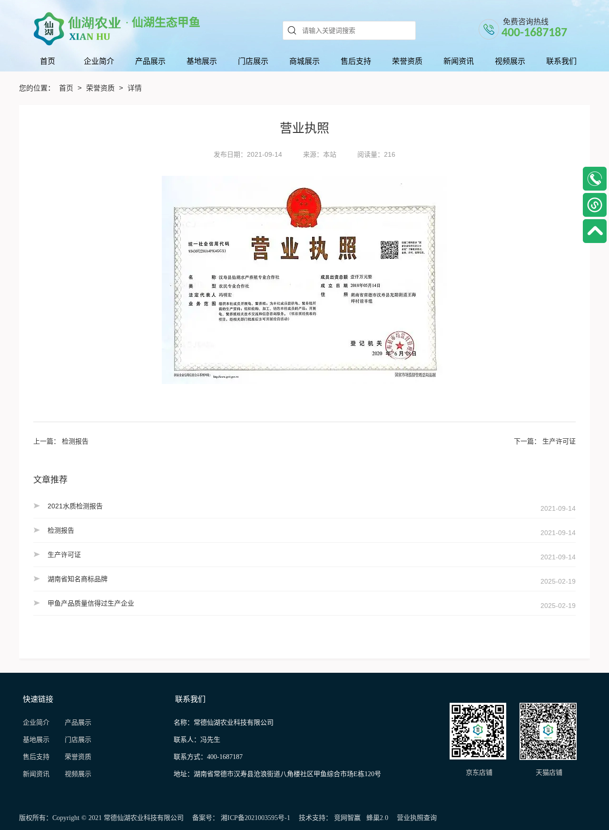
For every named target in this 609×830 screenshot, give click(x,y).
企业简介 (36, 722)
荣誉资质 (101, 88)
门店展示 (78, 739)
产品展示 (78, 722)
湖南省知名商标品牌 (78, 579)
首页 (67, 88)
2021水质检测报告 (75, 506)
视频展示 (78, 774)
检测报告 (75, 441)
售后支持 (37, 756)
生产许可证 (559, 441)
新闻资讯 (39, 774)
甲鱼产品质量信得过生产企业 (91, 603)
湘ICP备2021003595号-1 (255, 817)
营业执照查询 (417, 817)
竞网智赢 (347, 817)
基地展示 (40, 739)
